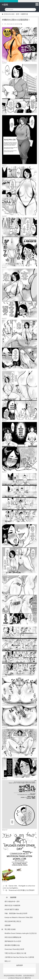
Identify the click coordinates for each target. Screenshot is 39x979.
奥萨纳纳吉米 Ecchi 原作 (13, 941)
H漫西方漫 (24, 14)
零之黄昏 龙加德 (10, 929)
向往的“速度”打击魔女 (12, 909)
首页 (17, 14)
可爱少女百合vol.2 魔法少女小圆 (15, 953)
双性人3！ (8, 961)
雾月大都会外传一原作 (12, 901)
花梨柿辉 (8, 925)
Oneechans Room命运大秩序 (14, 949)
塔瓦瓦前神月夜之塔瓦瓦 (13, 921)
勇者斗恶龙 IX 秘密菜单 (12, 905)
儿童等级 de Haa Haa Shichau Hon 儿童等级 (19, 957)
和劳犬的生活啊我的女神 (13, 937)
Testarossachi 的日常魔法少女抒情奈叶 (22, 890)
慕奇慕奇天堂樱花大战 (12, 945)
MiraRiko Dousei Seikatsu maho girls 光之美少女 (21, 933)
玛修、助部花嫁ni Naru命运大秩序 (16, 913)
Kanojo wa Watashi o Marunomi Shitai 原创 (19, 917)
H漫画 (5, 4)
